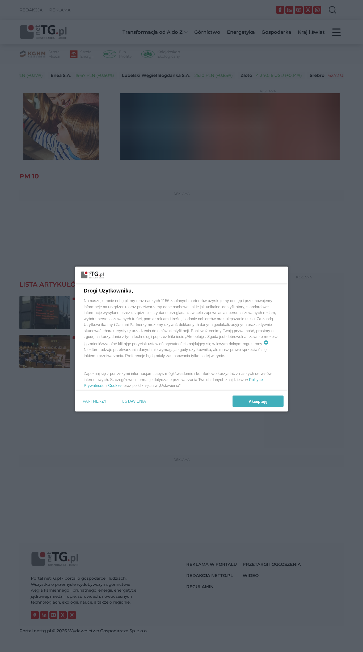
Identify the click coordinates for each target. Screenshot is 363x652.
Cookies (115, 385)
